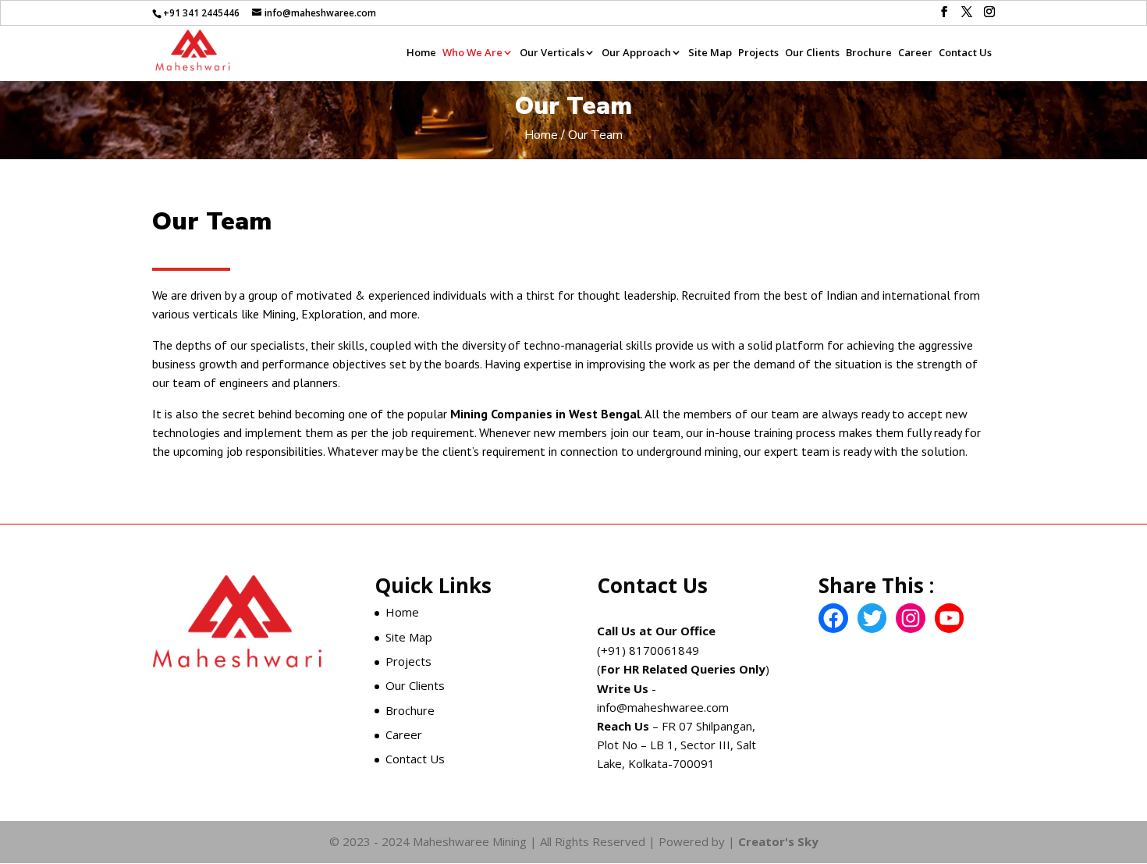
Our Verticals (552, 53)
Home (421, 53)
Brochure (869, 53)
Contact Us (965, 53)
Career (915, 53)
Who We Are (472, 53)
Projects (758, 53)
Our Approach (636, 53)
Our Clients (812, 53)
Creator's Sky (777, 841)
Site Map (710, 53)
